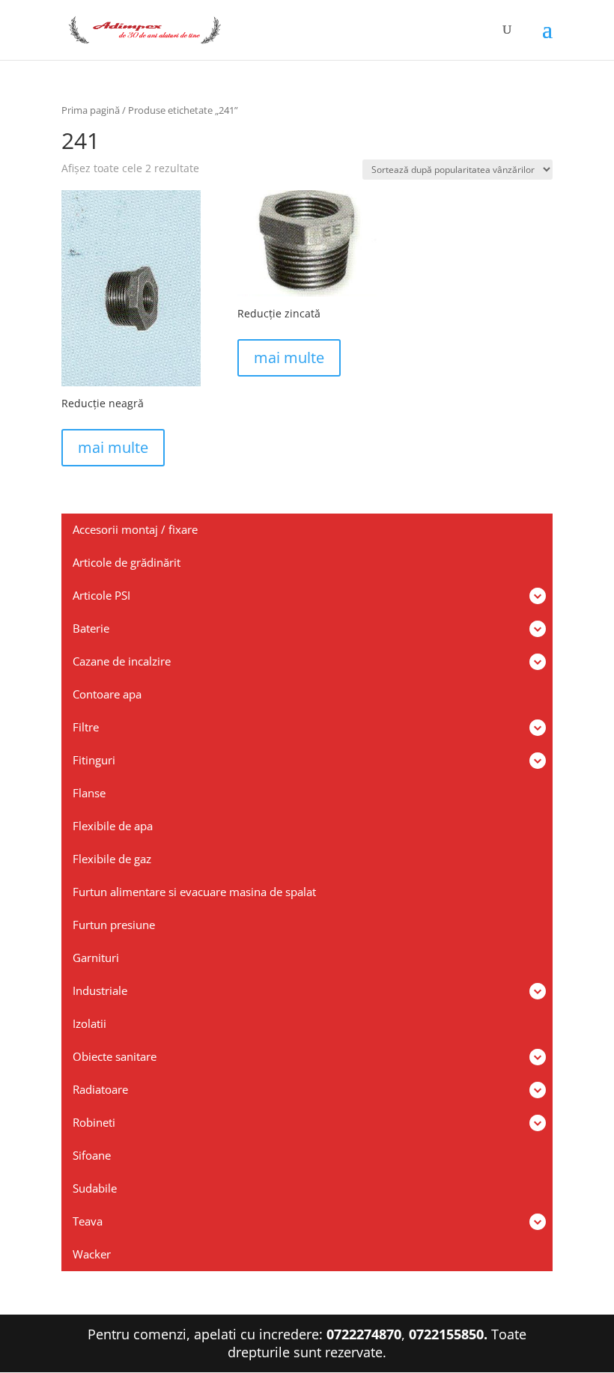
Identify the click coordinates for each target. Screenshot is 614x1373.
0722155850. (448, 1334)
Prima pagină (90, 110)
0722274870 (363, 1334)
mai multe (113, 447)
